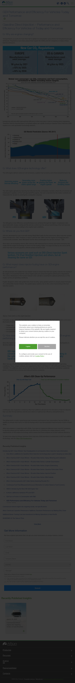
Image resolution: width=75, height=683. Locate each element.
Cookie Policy (39, 356)
